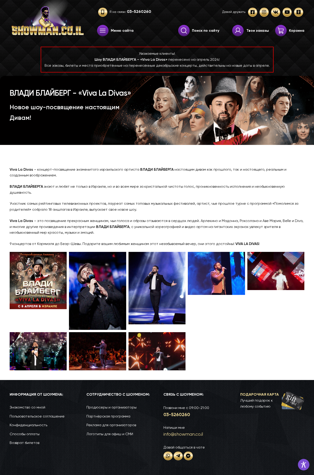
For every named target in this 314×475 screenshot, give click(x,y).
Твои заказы (257, 30)
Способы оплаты (25, 434)
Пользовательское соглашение (37, 416)
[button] (272, 400)
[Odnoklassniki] (298, 12)
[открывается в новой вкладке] (168, 456)
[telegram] (178, 456)
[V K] (275, 12)
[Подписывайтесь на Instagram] (264, 12)
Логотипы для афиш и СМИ (109, 434)
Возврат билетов (24, 442)
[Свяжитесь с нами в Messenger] (188, 456)
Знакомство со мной (27, 407)
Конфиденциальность (28, 425)
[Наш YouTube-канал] (287, 12)
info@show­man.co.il (183, 434)
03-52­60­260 (176, 414)
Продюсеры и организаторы (111, 407)
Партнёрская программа (108, 416)
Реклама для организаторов (111, 425)
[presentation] (102, 30)
